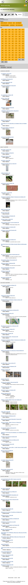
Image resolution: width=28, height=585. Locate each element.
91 (2, 59)
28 (19, 36)
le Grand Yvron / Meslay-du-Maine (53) (8, 239)
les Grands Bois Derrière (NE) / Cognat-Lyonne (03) (11, 479)
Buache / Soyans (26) (5, 212)
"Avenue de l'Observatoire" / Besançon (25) (9, 336)
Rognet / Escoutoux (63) (5, 120)
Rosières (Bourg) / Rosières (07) (7, 313)
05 (16, 29)
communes (12, 25)
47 (19, 43)
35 (2, 41)
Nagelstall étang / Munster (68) (7, 558)
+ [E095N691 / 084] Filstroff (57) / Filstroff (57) (10, 110)
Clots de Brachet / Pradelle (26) (7, 508)
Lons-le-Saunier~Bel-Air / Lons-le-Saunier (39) (10, 222)
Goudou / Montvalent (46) (6, 393)
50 (5, 45)
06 (19, 29)
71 (5, 52)
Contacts (15, 577)
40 (19, 41)
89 (19, 57)
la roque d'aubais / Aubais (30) (7, 219)
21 (19, 34)
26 (12, 36)
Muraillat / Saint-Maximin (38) (6, 529)
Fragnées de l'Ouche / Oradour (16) (8, 329)
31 (12, 38)
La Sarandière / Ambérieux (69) (7, 561)
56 (2, 48)
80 (12, 55)
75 (19, 52)
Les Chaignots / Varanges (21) (7, 79)
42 (2, 43)
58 (9, 48)
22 (22, 34)
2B (5, 38)
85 (5, 57)
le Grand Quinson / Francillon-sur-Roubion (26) (10, 518)
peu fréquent (18, 22)
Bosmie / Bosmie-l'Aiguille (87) (7, 450)
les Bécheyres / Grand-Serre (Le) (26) (8, 521)
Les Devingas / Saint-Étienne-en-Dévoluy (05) (10, 310)
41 (22, 41)
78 (5, 55)
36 (5, 41)
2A (2, 38)
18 (12, 34)
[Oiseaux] (2, 14)
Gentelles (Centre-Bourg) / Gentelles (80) (9, 436)
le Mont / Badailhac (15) (5, 173)
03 (9, 29)
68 (19, 50)
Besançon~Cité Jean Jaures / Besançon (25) (9, 499)
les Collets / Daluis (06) (5, 488)
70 (2, 52)
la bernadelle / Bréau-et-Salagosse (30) (8, 366)
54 (19, 45)
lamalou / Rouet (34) (5, 379)
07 (22, 29)
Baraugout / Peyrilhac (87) (6, 277)
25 (9, 36)
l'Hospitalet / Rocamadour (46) (7, 540)
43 (5, 43)
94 (12, 59)
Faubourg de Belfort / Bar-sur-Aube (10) (8, 163)
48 (22, 43)
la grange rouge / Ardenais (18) (7, 333)
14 (22, 31)
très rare (10, 22)
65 (9, 50)
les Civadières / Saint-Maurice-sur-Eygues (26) (10, 525)
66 (12, 50)
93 (9, 59)
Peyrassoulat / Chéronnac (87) (7, 469)
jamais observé (4, 22)
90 (22, 57)
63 (2, 50)
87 (12, 57)
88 (16, 57)
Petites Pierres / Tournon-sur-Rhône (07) (9, 491)
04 (12, 29)
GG (19, 59)
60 (16, 48)
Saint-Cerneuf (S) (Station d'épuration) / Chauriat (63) (11, 419)
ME (2, 61)
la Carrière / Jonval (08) (5, 160)
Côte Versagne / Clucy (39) (6, 386)
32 (16, 38)
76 (22, 52)
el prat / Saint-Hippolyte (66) (6, 551)
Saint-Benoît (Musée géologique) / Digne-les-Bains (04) (11, 299)
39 (16, 41)
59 (12, 48)
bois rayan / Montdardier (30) (6, 82)
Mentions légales (10, 577)
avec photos (3, 67)
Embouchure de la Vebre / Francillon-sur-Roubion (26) (11, 512)
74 (16, 52)
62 (22, 48)
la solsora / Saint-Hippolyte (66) (7, 555)
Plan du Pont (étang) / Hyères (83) (7, 444)
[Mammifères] (5, 14)
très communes (19, 25)
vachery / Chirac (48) (5, 98)
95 (16, 59)
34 (22, 38)
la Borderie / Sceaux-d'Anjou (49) (7, 107)
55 (22, 45)
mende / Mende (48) (5, 544)
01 (2, 29)
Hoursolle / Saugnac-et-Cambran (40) (8, 227)
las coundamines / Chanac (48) (7, 95)
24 (5, 36)
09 (5, 31)
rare (14, 22)
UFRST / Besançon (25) (5, 209)
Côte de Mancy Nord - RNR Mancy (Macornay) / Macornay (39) (13, 536)
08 (2, 31)
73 (12, 52)
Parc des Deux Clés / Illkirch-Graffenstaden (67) (10, 254)
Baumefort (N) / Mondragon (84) (7, 564)
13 (19, 31)
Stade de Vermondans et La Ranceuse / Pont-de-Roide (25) (12, 350)
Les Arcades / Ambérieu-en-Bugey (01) (8, 285)
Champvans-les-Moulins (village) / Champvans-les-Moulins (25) (13, 196)
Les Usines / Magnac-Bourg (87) (7, 460)
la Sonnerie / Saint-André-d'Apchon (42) (8, 230)
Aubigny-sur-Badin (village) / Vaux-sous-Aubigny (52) (11, 399)
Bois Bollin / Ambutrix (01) (6, 149)
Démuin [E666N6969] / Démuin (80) (8, 267)
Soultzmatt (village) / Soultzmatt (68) (8, 263)
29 (22, 36)
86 (9, 57)
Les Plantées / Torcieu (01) (6, 73)
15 (2, 34)
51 (9, 45)
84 (2, 57)
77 (2, 55)
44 (9, 43)
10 (9, 31)
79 (9, 55)
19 (16, 34)
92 (5, 59)
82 (19, 55)
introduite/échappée (5, 25)
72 (9, 52)
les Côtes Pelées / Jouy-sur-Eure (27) (8, 363)
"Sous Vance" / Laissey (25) (6, 192)
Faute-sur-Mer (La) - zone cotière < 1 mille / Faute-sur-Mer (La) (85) (14, 447)
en (26, 5)
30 (9, 38)
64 (5, 50)
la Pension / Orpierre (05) (6, 156)
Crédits (19, 577)
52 (12, 45)
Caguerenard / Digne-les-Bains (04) (8, 295)
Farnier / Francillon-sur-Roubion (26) (8, 216)
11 (12, 31)
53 (16, 45)
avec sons (9, 67)
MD (23, 59)
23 (2, 36)
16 (5, 34)
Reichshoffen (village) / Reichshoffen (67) (9, 260)
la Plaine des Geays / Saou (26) (7, 515)
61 (19, 48)
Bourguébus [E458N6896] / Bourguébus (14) (9, 495)
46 (16, 43)
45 (12, 43)
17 (9, 34)
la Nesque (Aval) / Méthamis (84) (7, 137)
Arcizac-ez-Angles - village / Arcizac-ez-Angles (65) (11, 422)
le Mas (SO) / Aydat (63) (5, 411)
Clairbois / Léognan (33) (5, 369)
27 (16, 36)
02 (5, 29)
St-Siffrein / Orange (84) (5, 271)
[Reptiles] (12, 14)
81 (16, 55)
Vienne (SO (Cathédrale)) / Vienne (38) (8, 85)
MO (6, 61)
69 (22, 50)
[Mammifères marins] (9, 14)
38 (12, 41)
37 (9, 41)
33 (19, 38)
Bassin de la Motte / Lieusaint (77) (7, 127)
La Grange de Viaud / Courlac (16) (7, 183)
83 (22, 55)
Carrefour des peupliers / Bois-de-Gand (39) (9, 382)
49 (2, 45)
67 (16, 50)
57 (5, 48)
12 (16, 31)
